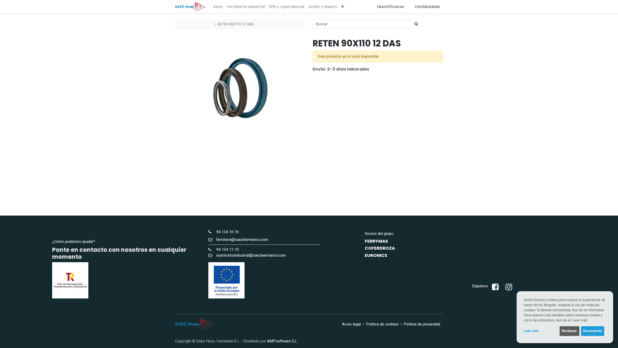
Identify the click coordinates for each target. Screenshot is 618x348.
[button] (342, 7)
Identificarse (390, 6)
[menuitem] (218, 7)
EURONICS (376, 255)
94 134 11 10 (225, 249)
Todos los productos (195, 24)
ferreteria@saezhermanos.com (242, 239)
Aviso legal (351, 324)
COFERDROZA (380, 248)
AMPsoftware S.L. (282, 341)
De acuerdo (592, 331)
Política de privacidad (422, 324)
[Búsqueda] (416, 24)
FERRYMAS (376, 241)
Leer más (531, 331)
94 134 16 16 (225, 232)
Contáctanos (427, 6)
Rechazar (569, 331)
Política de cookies (382, 324)
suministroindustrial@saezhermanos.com (251, 255)
